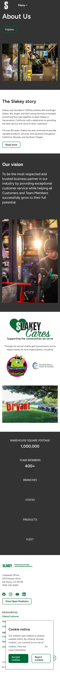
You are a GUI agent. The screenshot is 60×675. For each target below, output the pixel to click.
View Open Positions (16, 601)
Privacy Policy (35, 646)
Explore (9, 29)
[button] (22, 5)
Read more (11, 144)
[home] (6, 5)
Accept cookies (16, 658)
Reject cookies (39, 658)
